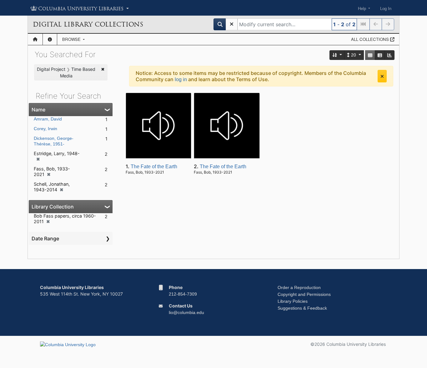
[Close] (382, 76)
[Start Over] (232, 24)
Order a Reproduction (299, 287)
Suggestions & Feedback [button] (302, 308)
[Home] (35, 39)
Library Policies (293, 301)
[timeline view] (389, 55)
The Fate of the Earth (154, 166)
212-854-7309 (183, 294)
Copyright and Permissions (304, 294)
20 (353, 54)
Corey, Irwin (45, 128)
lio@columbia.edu (186, 312)
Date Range (45, 238)
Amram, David (48, 118)
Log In (385, 8)
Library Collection (53, 207)
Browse (72, 39)
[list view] (380, 55)
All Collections (370, 39)
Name (38, 109)
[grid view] (370, 55)
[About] (50, 39)
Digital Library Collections (88, 24)
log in (181, 79)
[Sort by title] (337, 55)
